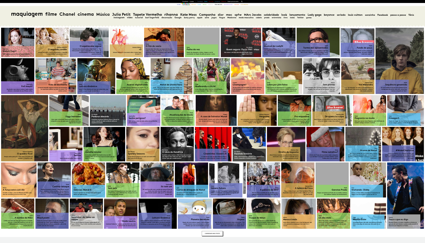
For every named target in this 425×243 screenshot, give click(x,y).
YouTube (211, 1)
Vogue (222, 17)
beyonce (329, 14)
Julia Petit (121, 14)
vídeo (130, 17)
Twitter (206, 1)
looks (292, 17)
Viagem (236, 4)
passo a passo (398, 14)
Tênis (411, 14)
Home (179, 4)
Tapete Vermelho (147, 14)
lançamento (297, 14)
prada (266, 17)
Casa (199, 4)
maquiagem (27, 13)
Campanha (207, 15)
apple (199, 17)
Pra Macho (218, 4)
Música (210, 4)
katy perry (189, 17)
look (284, 14)
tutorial (139, 17)
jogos (214, 17)
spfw (238, 14)
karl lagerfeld (152, 17)
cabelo (259, 17)
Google (178, 17)
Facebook (200, 1)
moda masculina (246, 17)
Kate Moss (188, 14)
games (309, 18)
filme (51, 14)
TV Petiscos (186, 4)
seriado (341, 14)
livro (286, 17)
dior (221, 14)
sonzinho (370, 14)
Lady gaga (314, 14)
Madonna (231, 17)
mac (229, 14)
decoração (166, 17)
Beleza (193, 4)
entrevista (276, 17)
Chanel (67, 14)
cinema (86, 14)
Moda (205, 4)
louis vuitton (355, 14)
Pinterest (223, 1)
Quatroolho (228, 4)
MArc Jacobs (252, 14)
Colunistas (244, 4)
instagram (119, 17)
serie (207, 17)
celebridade (271, 14)
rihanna (171, 14)
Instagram (217, 1)
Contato (192, 1)
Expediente (185, 1)
